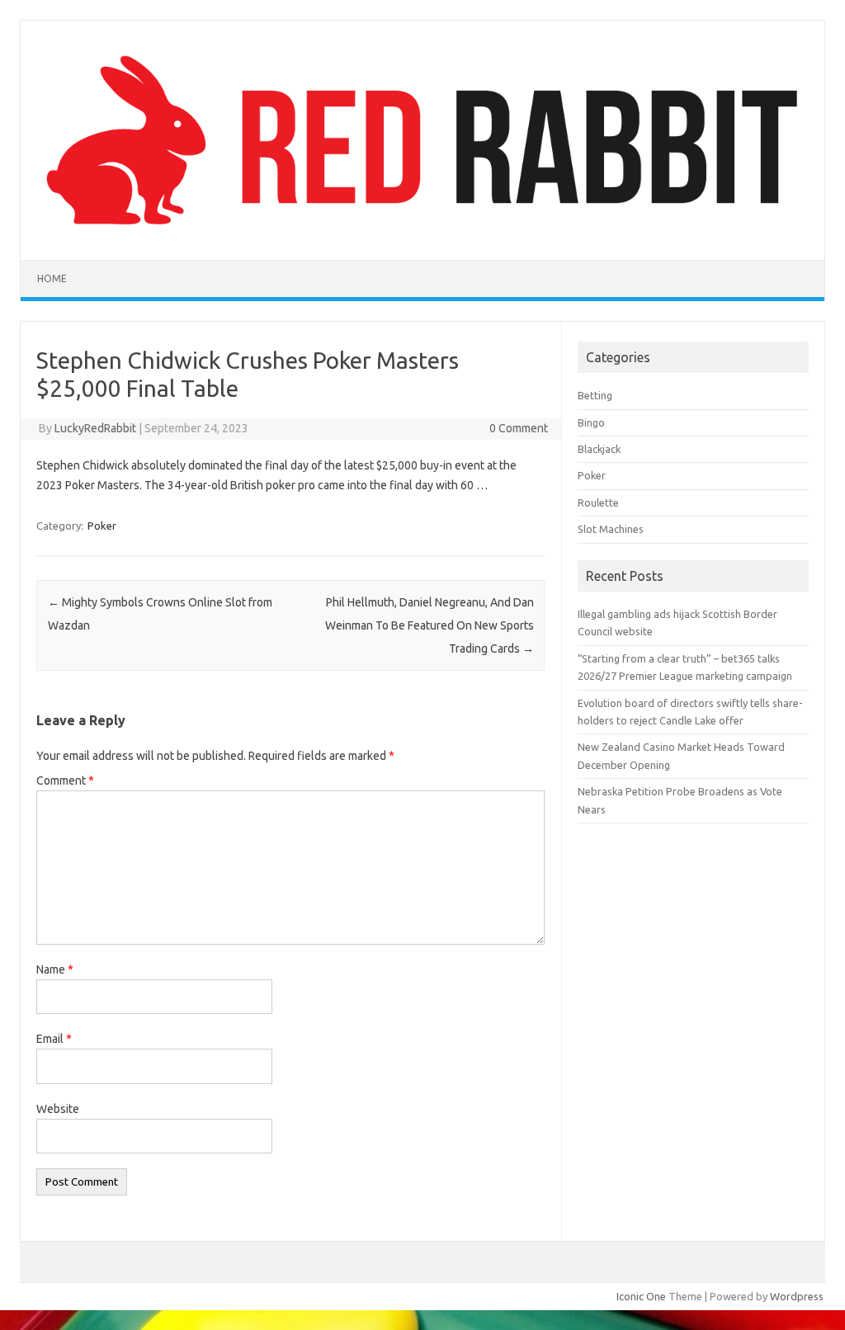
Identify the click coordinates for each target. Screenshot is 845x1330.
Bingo (591, 422)
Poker (101, 525)
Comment (65, 780)
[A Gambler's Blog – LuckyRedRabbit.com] (422, 231)
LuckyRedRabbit (95, 428)
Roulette (598, 502)
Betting (595, 395)
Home (52, 278)
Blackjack (599, 449)
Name (54, 969)
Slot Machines (611, 529)
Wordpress (797, 1296)
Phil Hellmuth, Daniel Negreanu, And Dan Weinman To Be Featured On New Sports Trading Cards (429, 625)
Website (57, 1108)
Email (54, 1038)
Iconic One (641, 1296)
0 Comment (518, 428)
